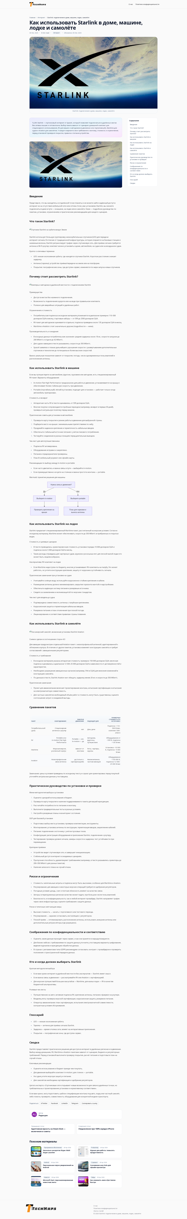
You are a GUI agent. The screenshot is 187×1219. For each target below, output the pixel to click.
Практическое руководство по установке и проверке (141, 158)
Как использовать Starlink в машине (140, 138)
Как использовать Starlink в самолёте (140, 149)
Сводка (132, 183)
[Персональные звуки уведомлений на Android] (52, 1166)
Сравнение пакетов (137, 154)
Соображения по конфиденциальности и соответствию (139, 168)
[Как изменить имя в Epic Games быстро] (99, 1181)
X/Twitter (44, 1103)
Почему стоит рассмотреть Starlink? (140, 132)
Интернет (41, 17)
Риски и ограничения (138, 163)
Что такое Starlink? (137, 128)
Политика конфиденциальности (147, 4)
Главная (32, 17)
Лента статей (98, 1211)
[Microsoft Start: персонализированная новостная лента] (52, 1181)
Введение (133, 124)
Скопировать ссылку (89, 1103)
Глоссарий (134, 180)
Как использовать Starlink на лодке (141, 144)
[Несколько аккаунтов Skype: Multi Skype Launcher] (52, 1151)
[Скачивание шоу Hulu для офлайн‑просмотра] (99, 1166)
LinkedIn (64, 1103)
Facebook (54, 1103)
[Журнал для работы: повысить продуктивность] (99, 1151)
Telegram (74, 1103)
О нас (131, 4)
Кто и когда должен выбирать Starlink (141, 175)
